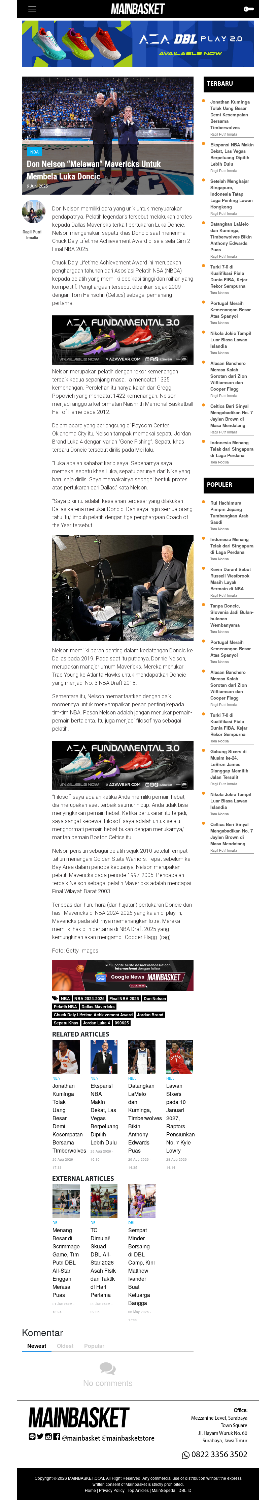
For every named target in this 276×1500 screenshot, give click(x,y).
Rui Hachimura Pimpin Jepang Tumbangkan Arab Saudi (229, 512)
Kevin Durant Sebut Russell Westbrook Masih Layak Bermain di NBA (230, 579)
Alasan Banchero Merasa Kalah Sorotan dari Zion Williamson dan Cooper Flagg (228, 376)
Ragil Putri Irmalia (223, 134)
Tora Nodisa (219, 292)
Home (90, 1490)
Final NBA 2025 (124, 998)
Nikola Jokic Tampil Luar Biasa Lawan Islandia (230, 339)
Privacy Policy (112, 1490)
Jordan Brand (150, 1015)
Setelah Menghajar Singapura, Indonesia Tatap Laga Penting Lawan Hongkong (231, 194)
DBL (56, 1223)
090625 (122, 1023)
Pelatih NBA (65, 1006)
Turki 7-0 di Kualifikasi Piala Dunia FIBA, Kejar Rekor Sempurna (228, 276)
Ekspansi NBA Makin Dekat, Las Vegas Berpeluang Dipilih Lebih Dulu (104, 1114)
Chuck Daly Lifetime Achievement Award (93, 1015)
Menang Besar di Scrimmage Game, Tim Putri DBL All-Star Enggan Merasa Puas (66, 1262)
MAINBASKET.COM (86, 1478)
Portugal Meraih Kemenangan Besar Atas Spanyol (230, 309)
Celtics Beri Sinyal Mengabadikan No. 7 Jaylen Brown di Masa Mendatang (231, 415)
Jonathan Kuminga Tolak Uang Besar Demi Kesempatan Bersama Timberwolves (230, 114)
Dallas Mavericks (98, 1006)
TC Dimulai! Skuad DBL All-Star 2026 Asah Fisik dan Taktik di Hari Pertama (103, 1262)
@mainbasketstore (128, 1438)
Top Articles (138, 1490)
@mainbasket (81, 1438)
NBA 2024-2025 (89, 998)
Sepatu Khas (66, 1023)
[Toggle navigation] (32, 9)
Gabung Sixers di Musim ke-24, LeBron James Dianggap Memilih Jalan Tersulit (229, 764)
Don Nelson (155, 998)
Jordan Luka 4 (96, 1023)
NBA (34, 151)
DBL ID (185, 1490)
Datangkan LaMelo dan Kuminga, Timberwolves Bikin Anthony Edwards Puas (145, 1118)
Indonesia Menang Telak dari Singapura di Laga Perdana (231, 448)
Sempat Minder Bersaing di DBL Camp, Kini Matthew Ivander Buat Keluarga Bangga (141, 1266)
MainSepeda (163, 1490)
